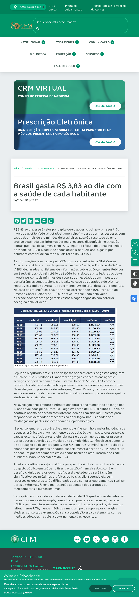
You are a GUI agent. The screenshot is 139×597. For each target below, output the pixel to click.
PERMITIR (124, 588)
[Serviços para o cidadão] (135, 243)
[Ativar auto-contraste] (135, 274)
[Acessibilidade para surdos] (135, 283)
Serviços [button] (93, 54)
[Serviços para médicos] (135, 252)
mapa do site (64, 568)
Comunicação (99, 42)
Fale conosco (64, 66)
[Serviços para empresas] (135, 261)
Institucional (30, 42)
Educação (63, 54)
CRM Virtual (53, 8)
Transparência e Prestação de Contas (108, 8)
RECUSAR (100, 588)
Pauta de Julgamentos (73, 8)
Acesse (105, 106)
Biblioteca (38, 54)
